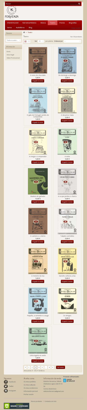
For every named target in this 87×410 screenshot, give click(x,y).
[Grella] (25, 41)
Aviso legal (10, 55)
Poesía (62, 23)
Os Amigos (67, 315)
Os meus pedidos (30, 382)
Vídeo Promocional (13, 58)
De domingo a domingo (67, 75)
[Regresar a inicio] (24, 32)
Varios (9, 27)
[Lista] (28, 41)
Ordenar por (58, 41)
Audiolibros (20, 27)
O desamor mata (67, 115)
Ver (36, 41)
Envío (8, 51)
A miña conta (29, 378)
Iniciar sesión (76, 28)
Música (43, 23)
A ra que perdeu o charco (67, 196)
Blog (30, 27)
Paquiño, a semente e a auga (38, 315)
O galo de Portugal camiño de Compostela (38, 116)
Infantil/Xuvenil (12, 23)
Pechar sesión (29, 394)
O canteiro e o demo (37, 236)
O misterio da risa (37, 276)
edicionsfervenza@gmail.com (54, 391)
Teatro (52, 23)
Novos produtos (36, 401)
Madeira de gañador (37, 196)
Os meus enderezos (31, 388)
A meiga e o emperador (38, 156)
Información (10, 47)
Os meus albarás (29, 385)
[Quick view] (36, 61)
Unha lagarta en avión (38, 355)
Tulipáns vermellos (67, 236)
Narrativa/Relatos (29, 23)
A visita (67, 156)
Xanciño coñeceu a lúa (67, 276)
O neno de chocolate (38, 75)
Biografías (73, 23)
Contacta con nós (50, 401)
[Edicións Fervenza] (18, 11)
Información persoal (31, 391)
